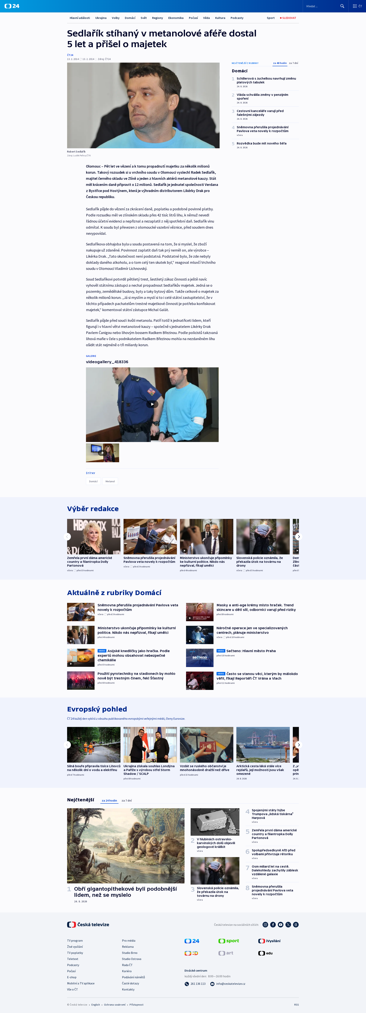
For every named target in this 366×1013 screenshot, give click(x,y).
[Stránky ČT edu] (265, 953)
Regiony (157, 18)
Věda (206, 18)
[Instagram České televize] (265, 925)
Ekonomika (176, 18)
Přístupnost (136, 1004)
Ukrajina (101, 18)
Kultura (220, 18)
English (96, 1004)
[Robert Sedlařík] (143, 105)
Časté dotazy (130, 983)
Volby (116, 18)
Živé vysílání (75, 946)
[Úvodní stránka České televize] (88, 925)
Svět (144, 18)
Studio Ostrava (131, 959)
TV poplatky (75, 953)
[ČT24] (12, 6)
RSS (296, 1004)
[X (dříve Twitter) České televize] (288, 925)
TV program (75, 940)
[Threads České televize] (296, 925)
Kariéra (127, 971)
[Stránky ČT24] (192, 941)
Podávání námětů (133, 977)
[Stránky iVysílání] (269, 941)
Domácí (130, 18)
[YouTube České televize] (281, 925)
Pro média (128, 940)
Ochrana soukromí (114, 1004)
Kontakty (128, 989)
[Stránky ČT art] (225, 953)
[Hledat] (342, 6)
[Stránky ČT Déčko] (191, 953)
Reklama (128, 946)
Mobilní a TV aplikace (81, 983)
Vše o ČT (72, 989)
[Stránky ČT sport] (228, 941)
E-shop (71, 977)
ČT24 (70, 55)
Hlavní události (80, 18)
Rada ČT (127, 965)
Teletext (72, 959)
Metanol (110, 481)
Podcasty (237, 18)
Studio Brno (129, 953)
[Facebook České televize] (273, 925)
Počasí (193, 18)
